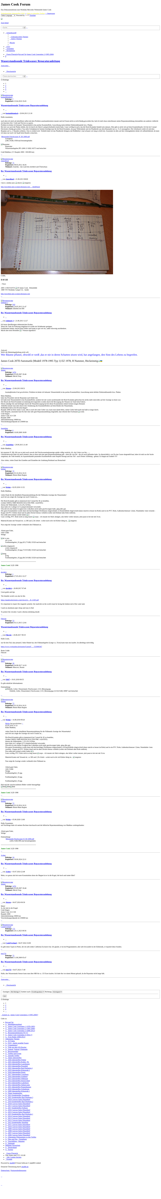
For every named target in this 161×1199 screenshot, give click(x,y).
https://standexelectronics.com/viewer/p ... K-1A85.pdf (20, 600)
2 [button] (5, 85)
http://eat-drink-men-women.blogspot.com (15, 294)
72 (13, 471)
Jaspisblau (4, 428)
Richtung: (48, 992)
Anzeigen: (6, 992)
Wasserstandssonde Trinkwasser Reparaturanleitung (30, 61)
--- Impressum (50, 13)
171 (13, 929)
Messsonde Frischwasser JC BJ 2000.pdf (15, 137)
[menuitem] (19, 37)
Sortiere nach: (26, 992)
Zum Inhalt (5, 23)
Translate (32, 15)
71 (13, 163)
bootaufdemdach (6, 97)
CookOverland (6, 927)
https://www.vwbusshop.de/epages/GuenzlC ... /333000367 (21, 647)
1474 (14, 372)
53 (13, 621)
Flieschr (3, 619)
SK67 (3, 661)
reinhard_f (4, 303)
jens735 (3, 954)
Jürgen (3, 370)
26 (13, 663)
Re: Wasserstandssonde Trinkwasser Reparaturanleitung (26, 171)
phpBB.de (24, 1167)
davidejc (4, 572)
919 (13, 305)
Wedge (3, 469)
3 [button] (5, 87)
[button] (6, 91)
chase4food (5, 161)
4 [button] (5, 89)
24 (13, 857)
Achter (3, 855)
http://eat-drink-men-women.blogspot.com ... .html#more (20, 187)
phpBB (12, 1163)
